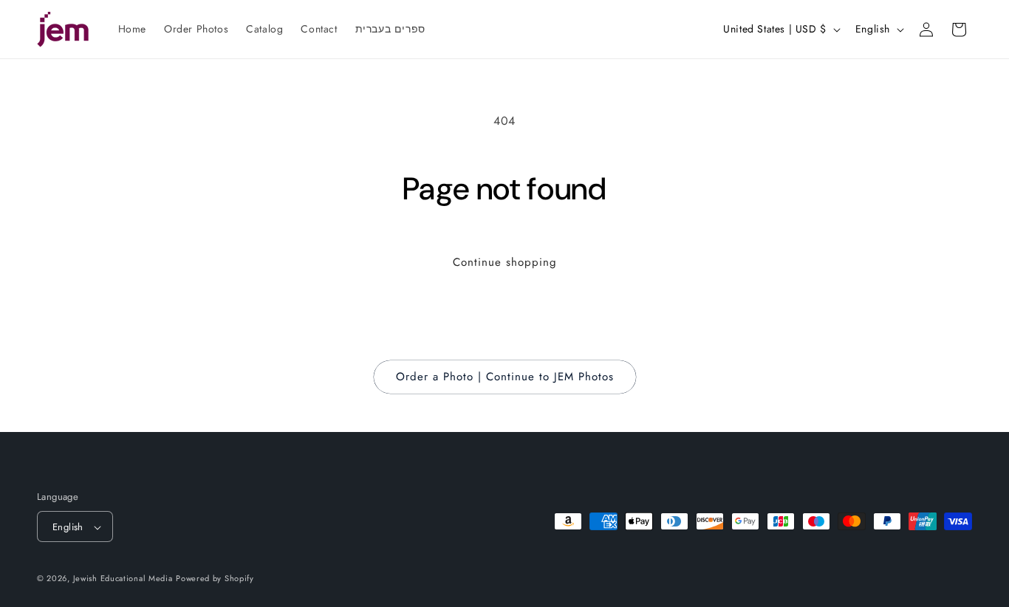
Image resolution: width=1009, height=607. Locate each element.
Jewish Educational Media (123, 579)
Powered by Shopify (215, 579)
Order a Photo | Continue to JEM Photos (505, 376)
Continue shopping (505, 262)
